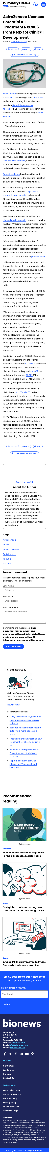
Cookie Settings (10, 1110)
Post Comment (14, 646)
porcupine (38, 97)
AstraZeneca (9, 93)
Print (38, 49)
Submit (8, 1004)
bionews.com (18, 1042)
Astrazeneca (9, 539)
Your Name (8, 585)
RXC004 (29, 363)
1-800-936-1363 (17, 1047)
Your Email (8, 596)
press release (38, 256)
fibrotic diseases (11, 549)
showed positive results (14, 220)
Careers (7, 1074)
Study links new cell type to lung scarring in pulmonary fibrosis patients (25, 720)
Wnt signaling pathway (14, 160)
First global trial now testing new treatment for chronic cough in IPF (26, 742)
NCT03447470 (23, 392)
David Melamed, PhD (19, 41)
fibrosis (6, 544)
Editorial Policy (10, 1098)
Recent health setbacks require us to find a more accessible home (25, 731)
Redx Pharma (9, 554)
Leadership (8, 1070)
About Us (7, 1061)
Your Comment (10, 607)
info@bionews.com (18, 1045)
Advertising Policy (11, 1090)
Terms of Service (11, 1106)
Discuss (13, 49)
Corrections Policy (12, 1094)
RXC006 (10, 97)
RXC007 (34, 371)
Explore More (9, 1085)
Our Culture (8, 1066)
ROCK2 (29, 375)
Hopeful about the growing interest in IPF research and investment (23, 764)
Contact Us (8, 1078)
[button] (36, 4)
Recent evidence (11, 174)
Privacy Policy (9, 1102)
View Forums (13, 704)
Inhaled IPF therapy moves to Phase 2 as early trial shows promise (24, 753)
